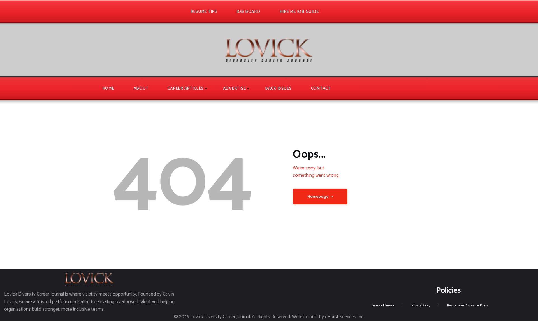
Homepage (317, 196)
